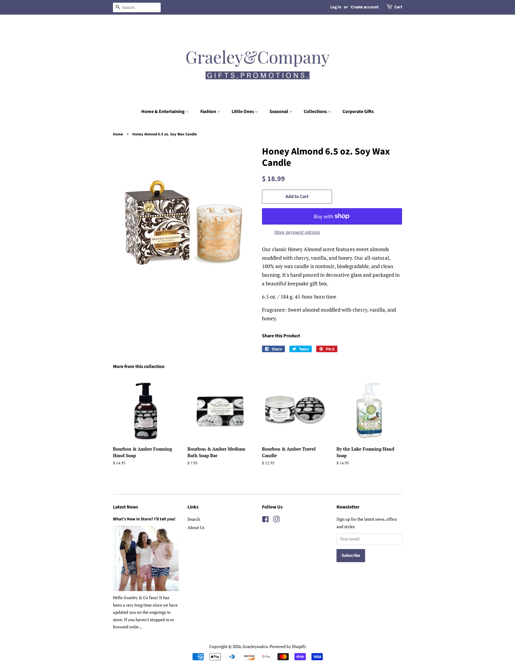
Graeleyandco (255, 646)
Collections (316, 111)
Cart (398, 7)
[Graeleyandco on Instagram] (276, 520)
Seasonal (279, 111)
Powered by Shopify (288, 646)
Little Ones (243, 111)
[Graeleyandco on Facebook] (265, 520)
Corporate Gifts (358, 111)
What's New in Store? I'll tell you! (144, 519)
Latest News (125, 507)
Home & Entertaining (163, 111)
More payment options (297, 232)
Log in (335, 7)
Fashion (208, 111)
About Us (195, 527)
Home (118, 134)
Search (193, 519)
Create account (365, 7)
